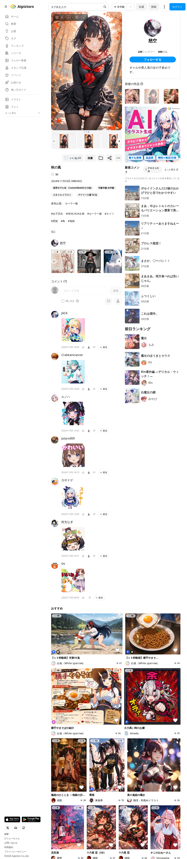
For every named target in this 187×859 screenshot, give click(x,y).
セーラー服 (71, 203)
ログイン (177, 6)
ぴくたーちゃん (12, 838)
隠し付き (70, 301)
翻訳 (53, 231)
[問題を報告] (94, 347)
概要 (6, 834)
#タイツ (109, 213)
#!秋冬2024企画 (75, 213)
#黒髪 (54, 221)
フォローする (152, 59)
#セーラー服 (94, 213)
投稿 (153, 6)
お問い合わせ (11, 842)
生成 (141, 6)
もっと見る (169, 169)
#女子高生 (57, 213)
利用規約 (8, 847)
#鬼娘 (71, 221)
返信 (105, 347)
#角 (63, 221)
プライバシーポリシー (15, 851)
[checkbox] (62, 301)
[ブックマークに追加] (100, 158)
